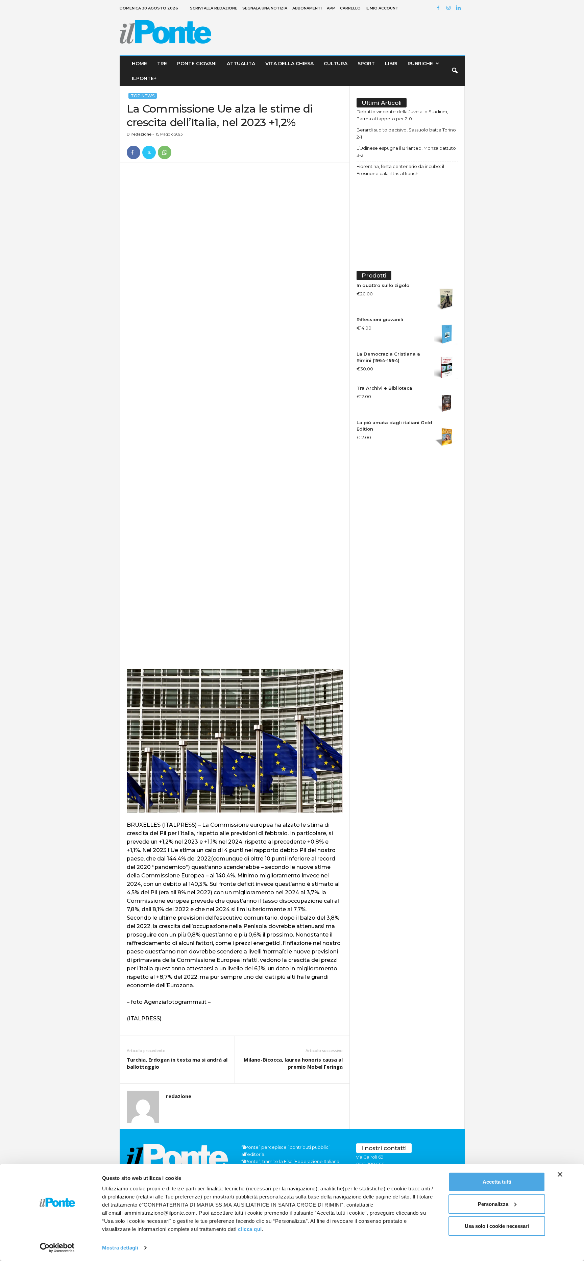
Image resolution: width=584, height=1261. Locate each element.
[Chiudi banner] (560, 1174)
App (331, 8)
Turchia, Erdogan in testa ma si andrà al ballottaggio (177, 1063)
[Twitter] (149, 152)
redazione (141, 134)
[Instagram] (449, 8)
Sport (366, 63)
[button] (454, 71)
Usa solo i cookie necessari (497, 1226)
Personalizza (493, 1204)
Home (139, 63)
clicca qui (250, 1229)
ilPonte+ (144, 78)
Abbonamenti (307, 8)
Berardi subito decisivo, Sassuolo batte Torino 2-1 (406, 133)
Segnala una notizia (264, 8)
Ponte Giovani (197, 63)
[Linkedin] (460, 8)
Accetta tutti (497, 1182)
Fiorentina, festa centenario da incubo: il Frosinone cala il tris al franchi (400, 170)
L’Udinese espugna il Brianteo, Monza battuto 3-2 (406, 151)
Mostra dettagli (120, 1248)
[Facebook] (439, 8)
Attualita (241, 63)
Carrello (350, 8)
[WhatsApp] (164, 152)
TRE (162, 63)
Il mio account (382, 8)
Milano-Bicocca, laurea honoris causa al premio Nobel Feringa (293, 1063)
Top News (142, 95)
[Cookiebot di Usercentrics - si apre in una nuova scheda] (57, 1248)
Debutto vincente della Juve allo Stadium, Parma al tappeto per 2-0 (402, 115)
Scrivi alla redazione (213, 8)
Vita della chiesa (289, 63)
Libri (391, 63)
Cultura (335, 63)
